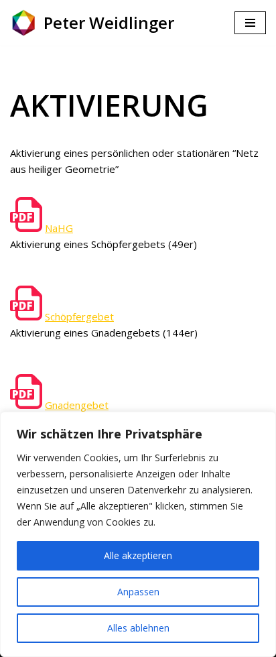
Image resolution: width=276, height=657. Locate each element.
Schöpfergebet (79, 316)
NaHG (59, 228)
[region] (138, 534)
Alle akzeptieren (138, 555)
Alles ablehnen (138, 627)
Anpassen (138, 591)
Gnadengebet (77, 405)
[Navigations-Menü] (250, 22)
